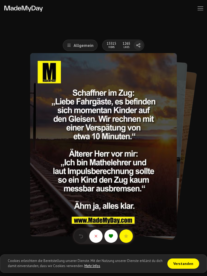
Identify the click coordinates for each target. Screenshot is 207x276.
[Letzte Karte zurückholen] (81, 236)
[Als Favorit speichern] (126, 236)
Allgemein (84, 45)
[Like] (111, 236)
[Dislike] (96, 236)
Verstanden (183, 263)
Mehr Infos (92, 266)
